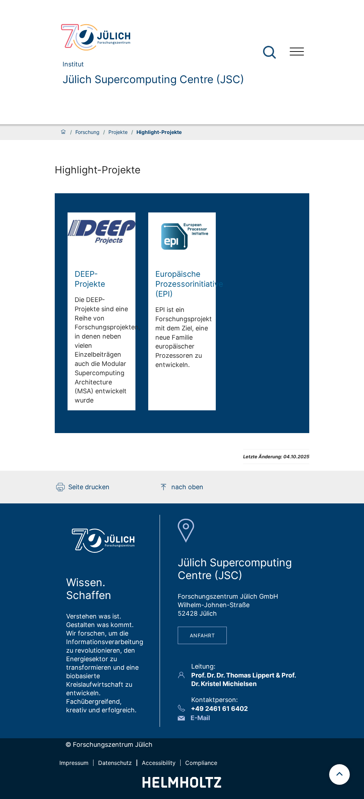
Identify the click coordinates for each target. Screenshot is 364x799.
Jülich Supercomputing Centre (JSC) (153, 79)
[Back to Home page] (149, 37)
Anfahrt (202, 635)
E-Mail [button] (200, 718)
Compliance (201, 762)
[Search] (270, 52)
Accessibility (159, 762)
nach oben (187, 487)
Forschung (87, 132)
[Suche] (269, 52)
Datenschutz (115, 762)
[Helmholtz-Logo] (182, 785)
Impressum (74, 762)
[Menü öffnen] (296, 52)
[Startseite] (63, 132)
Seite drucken (88, 487)
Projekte (118, 132)
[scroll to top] (339, 774)
